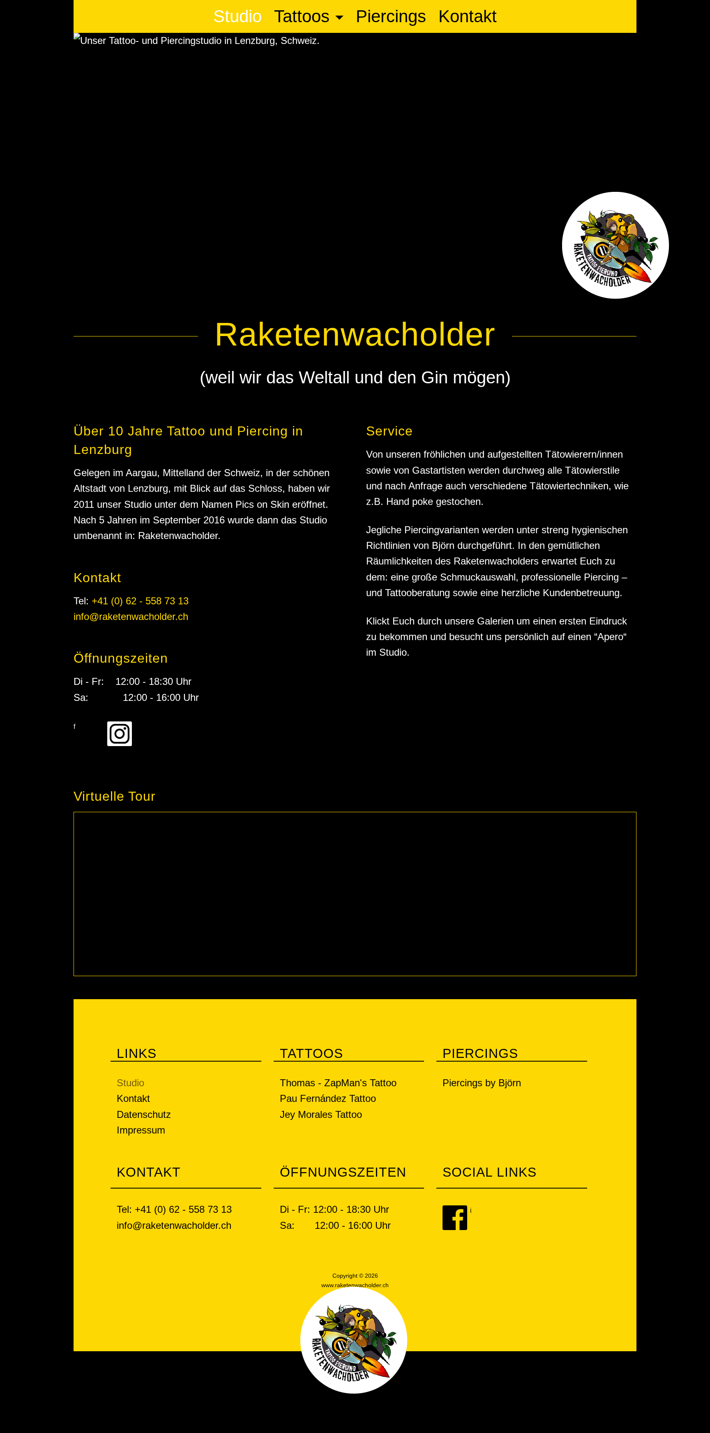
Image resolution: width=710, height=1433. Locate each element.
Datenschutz (144, 1114)
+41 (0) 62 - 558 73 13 (140, 600)
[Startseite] (615, 244)
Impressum (141, 1130)
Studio (237, 16)
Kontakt (467, 16)
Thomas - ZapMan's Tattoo (338, 1082)
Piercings (391, 16)
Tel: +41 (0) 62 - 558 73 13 (174, 1209)
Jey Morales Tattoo (321, 1114)
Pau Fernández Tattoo (328, 1098)
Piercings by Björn (482, 1082)
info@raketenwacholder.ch (131, 616)
